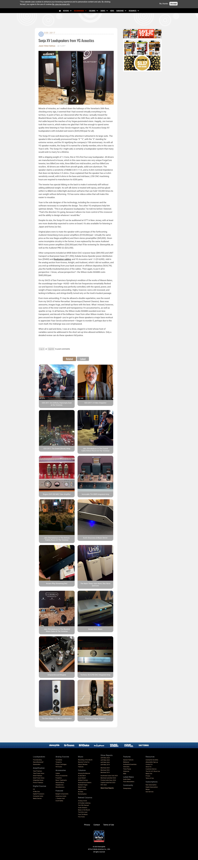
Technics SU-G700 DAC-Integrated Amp (95, 675)
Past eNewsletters (128, 781)
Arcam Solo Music (95, 629)
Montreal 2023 (105, 768)
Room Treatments (61, 780)
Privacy (148, 776)
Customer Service (151, 769)
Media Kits (149, 773)
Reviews (66, 10)
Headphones (59, 785)
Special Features (128, 760)
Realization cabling (62, 259)
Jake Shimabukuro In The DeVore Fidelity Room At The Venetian (57, 539)
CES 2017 (49, 33)
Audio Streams (82, 807)
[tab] (69, 359)
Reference (126, 762)
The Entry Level (82, 812)
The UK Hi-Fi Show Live (153, 771)
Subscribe (120, 10)
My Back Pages (82, 785)
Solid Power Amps (38, 778)
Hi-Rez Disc (36, 791)
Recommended (79, 10)
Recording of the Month (85, 760)
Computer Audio (38, 796)
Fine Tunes (81, 817)
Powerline (59, 778)
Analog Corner (82, 801)
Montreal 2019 (105, 772)
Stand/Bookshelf (38, 762)
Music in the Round (84, 810)
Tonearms (59, 762)
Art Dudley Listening (84, 803)
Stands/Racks (60, 782)
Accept (173, 4)
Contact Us (149, 764)
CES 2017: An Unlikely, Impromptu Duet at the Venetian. (57, 404)
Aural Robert (82, 778)
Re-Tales (80, 792)
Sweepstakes (127, 788)
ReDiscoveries (82, 789)
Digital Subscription (152, 787)
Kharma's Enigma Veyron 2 (95, 718)
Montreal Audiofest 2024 (108, 778)
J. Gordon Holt (60, 798)
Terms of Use (150, 778)
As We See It (82, 775)
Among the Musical (84, 773)
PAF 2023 (104, 785)
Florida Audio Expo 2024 (108, 780)
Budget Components (62, 794)
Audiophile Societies (152, 760)
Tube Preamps (37, 771)
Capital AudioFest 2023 (108, 782)
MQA (124, 773)
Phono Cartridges (61, 764)
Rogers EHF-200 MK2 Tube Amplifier (57, 494)
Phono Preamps (38, 782)
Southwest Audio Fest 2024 (109, 775)
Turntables (59, 760)
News (112, 10)
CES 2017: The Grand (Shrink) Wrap (56, 449)
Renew (148, 789)
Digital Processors (38, 794)
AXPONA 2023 (105, 760)
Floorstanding (37, 760)
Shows (102, 10)
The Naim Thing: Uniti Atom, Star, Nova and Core (95, 584)
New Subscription (151, 785)
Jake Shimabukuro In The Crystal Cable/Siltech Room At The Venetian (95, 450)
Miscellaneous (60, 787)
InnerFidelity (59, 801)
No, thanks (163, 4)
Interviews (126, 767)
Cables (58, 773)
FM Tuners (59, 767)
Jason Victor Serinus (46, 46)
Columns (92, 10)
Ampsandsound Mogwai (57, 675)
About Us (148, 767)
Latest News (128, 777)
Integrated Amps (38, 780)
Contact (97, 825)
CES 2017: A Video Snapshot (95, 403)
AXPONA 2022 (105, 762)
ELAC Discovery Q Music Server (95, 538)
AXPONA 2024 (105, 758)
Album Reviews (82, 764)
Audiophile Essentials (129, 764)
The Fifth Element (83, 805)
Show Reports (107, 755)
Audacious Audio (61, 796)
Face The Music (83, 814)
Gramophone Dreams (84, 782)
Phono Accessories (61, 775)
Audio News (127, 779)
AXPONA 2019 (105, 764)
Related (69, 359)
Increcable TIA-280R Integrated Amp (95, 494)
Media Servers (37, 798)
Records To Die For (83, 762)
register (51, 349)
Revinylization (82, 794)
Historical (126, 771)
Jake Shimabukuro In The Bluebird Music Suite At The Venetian (57, 630)
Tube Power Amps (38, 773)
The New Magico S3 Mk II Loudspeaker (57, 718)
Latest (83, 359)
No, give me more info (61, 4)
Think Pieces (127, 769)
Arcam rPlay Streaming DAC (56, 583)
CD (34, 789)
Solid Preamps (37, 775)
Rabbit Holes (82, 787)
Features (80, 767)
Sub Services (149, 792)
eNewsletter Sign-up (152, 762)
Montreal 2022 (105, 770)
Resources (132, 10)
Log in (41, 349)
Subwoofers (36, 764)
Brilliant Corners (83, 780)
